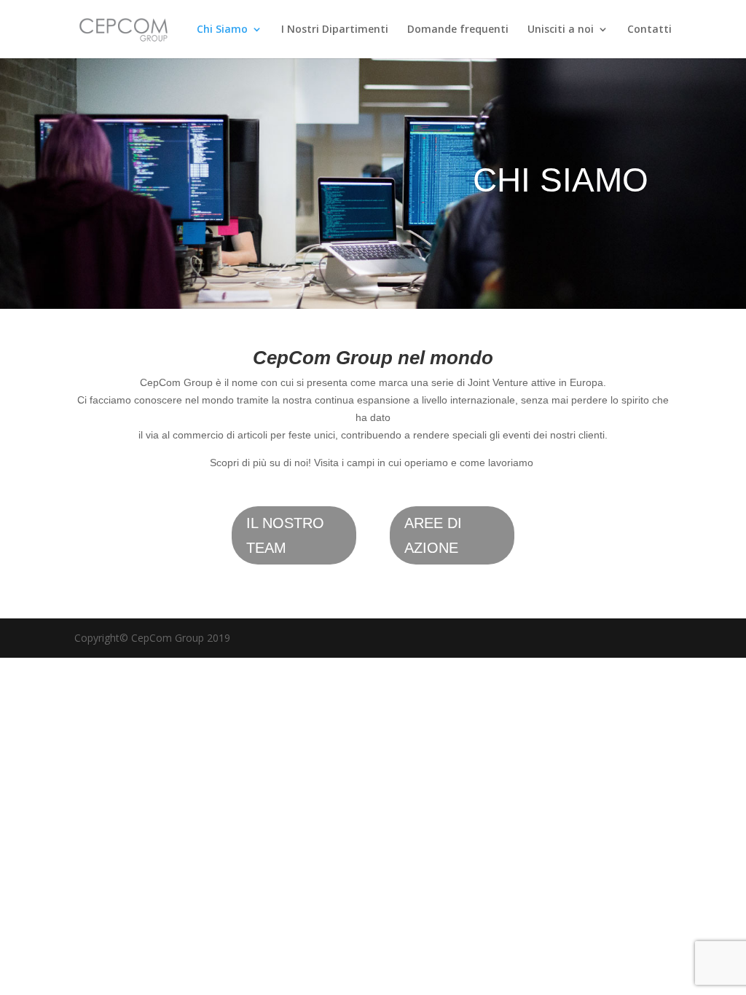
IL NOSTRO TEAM (285, 535)
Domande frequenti (458, 30)
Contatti (649, 30)
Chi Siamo (222, 30)
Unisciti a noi (560, 30)
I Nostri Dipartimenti (334, 30)
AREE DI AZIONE (433, 535)
